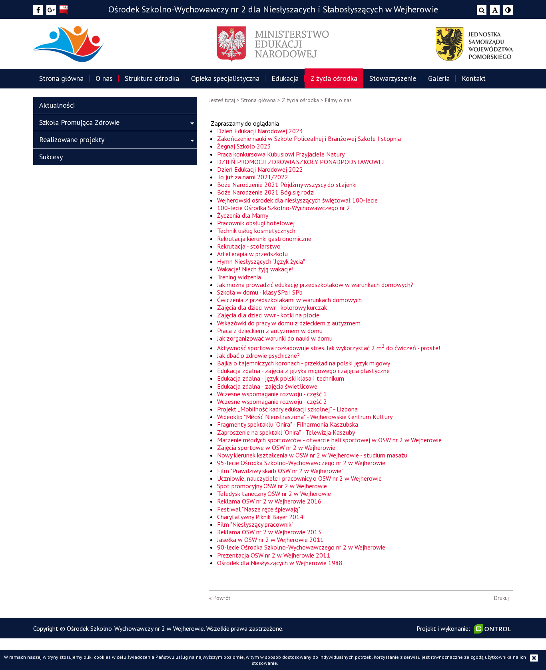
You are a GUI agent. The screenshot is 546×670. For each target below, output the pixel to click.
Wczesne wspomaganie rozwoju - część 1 (272, 394)
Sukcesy (51, 156)
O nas (104, 78)
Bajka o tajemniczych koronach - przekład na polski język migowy (303, 363)
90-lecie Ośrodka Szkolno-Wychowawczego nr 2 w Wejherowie (301, 547)
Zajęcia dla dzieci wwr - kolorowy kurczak (272, 307)
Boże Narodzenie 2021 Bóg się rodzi (266, 192)
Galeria (439, 78)
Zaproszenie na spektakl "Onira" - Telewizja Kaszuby (286, 432)
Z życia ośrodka (334, 78)
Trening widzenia (239, 277)
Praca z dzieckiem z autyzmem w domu (270, 331)
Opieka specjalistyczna (225, 78)
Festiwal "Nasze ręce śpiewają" (258, 509)
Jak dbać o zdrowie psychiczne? (258, 355)
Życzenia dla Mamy (242, 215)
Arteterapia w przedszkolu (252, 254)
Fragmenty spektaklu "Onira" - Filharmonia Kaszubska (287, 424)
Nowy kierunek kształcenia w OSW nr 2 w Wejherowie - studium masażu (312, 455)
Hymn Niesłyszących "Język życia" (261, 261)
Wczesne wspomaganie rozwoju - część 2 (272, 401)
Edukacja (285, 78)
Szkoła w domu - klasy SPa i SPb (260, 292)
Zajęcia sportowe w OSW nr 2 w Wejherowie (276, 447)
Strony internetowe (493, 629)
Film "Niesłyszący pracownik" (255, 524)
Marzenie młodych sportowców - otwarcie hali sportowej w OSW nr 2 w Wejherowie (329, 440)
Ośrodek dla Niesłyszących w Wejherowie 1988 (280, 563)
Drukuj (501, 598)
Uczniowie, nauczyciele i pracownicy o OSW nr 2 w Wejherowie (299, 478)
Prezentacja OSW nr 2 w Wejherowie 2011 (273, 555)
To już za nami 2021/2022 (252, 177)
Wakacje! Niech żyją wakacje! (255, 269)
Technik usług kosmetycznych (256, 231)
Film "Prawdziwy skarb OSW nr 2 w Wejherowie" (280, 471)
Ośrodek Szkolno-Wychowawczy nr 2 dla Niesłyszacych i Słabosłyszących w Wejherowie (273, 9)
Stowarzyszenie (392, 78)
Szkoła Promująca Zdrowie (79, 122)
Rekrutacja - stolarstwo (249, 246)
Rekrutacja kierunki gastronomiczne (264, 239)
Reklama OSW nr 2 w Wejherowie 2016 (269, 501)
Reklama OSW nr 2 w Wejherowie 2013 (269, 532)
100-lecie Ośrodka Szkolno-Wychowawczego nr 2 (283, 208)
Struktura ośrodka (152, 78)
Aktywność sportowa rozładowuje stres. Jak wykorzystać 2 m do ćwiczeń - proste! (328, 348)
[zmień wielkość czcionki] (495, 10)
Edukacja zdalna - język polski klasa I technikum (280, 378)
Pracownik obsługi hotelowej (256, 223)
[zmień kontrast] (508, 10)
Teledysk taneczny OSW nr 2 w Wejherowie (274, 493)
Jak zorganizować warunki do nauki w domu (275, 338)
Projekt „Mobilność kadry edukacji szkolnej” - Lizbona (287, 409)
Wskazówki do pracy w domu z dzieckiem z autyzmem (289, 323)
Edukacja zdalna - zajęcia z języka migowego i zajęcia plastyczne (303, 371)
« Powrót (219, 598)
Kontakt (474, 78)
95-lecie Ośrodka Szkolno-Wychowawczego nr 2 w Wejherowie (301, 463)
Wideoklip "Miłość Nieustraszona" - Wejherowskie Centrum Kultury (305, 417)
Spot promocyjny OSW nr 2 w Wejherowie (272, 486)
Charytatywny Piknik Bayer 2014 (260, 517)
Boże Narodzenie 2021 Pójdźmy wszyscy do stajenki (287, 185)
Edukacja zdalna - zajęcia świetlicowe (267, 386)
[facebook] (38, 10)
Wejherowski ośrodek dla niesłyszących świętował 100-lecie (297, 200)
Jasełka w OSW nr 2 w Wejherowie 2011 (270, 540)
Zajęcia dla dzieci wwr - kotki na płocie (268, 315)
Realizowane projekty (71, 139)
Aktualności (57, 105)
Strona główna (61, 78)
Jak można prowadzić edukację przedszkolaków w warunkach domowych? (315, 285)
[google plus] (51, 10)
